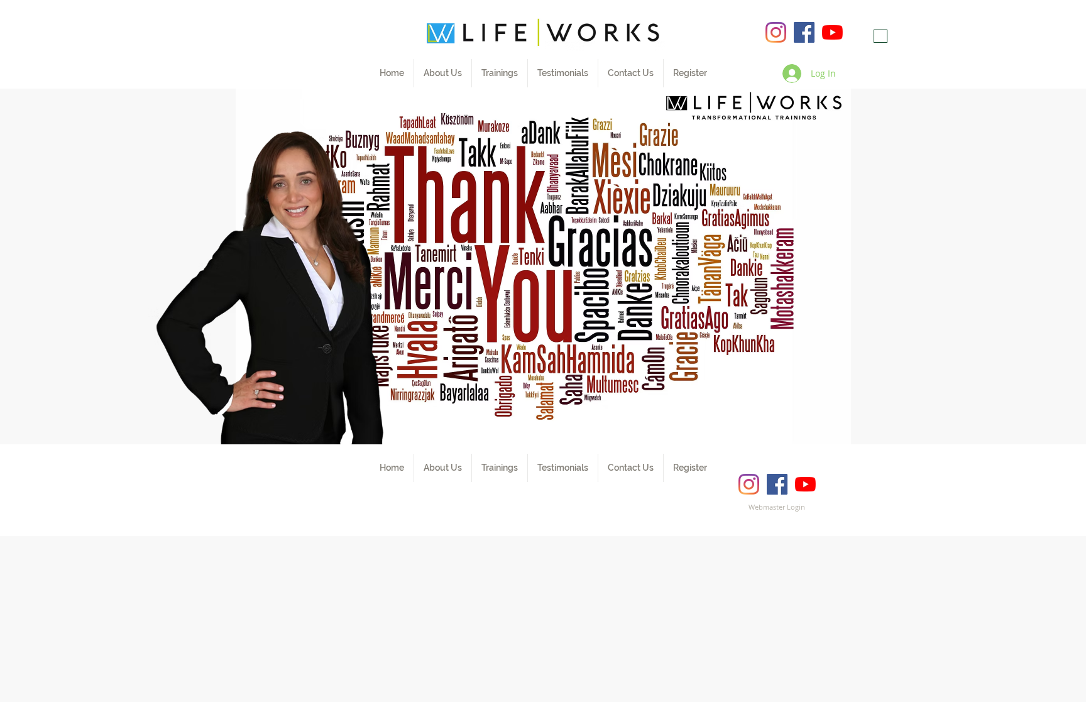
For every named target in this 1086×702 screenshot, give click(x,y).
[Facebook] (804, 32)
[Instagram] (775, 32)
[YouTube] (832, 32)
